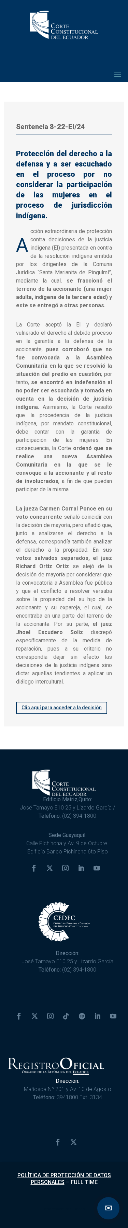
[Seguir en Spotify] (81, 1016)
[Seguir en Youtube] (96, 868)
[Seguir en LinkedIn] (81, 868)
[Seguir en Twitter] (49, 868)
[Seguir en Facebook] (34, 868)
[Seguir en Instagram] (65, 868)
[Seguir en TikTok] (66, 1016)
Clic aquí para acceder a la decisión (62, 707)
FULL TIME (84, 1182)
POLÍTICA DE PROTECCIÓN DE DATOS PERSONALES (64, 1178)
